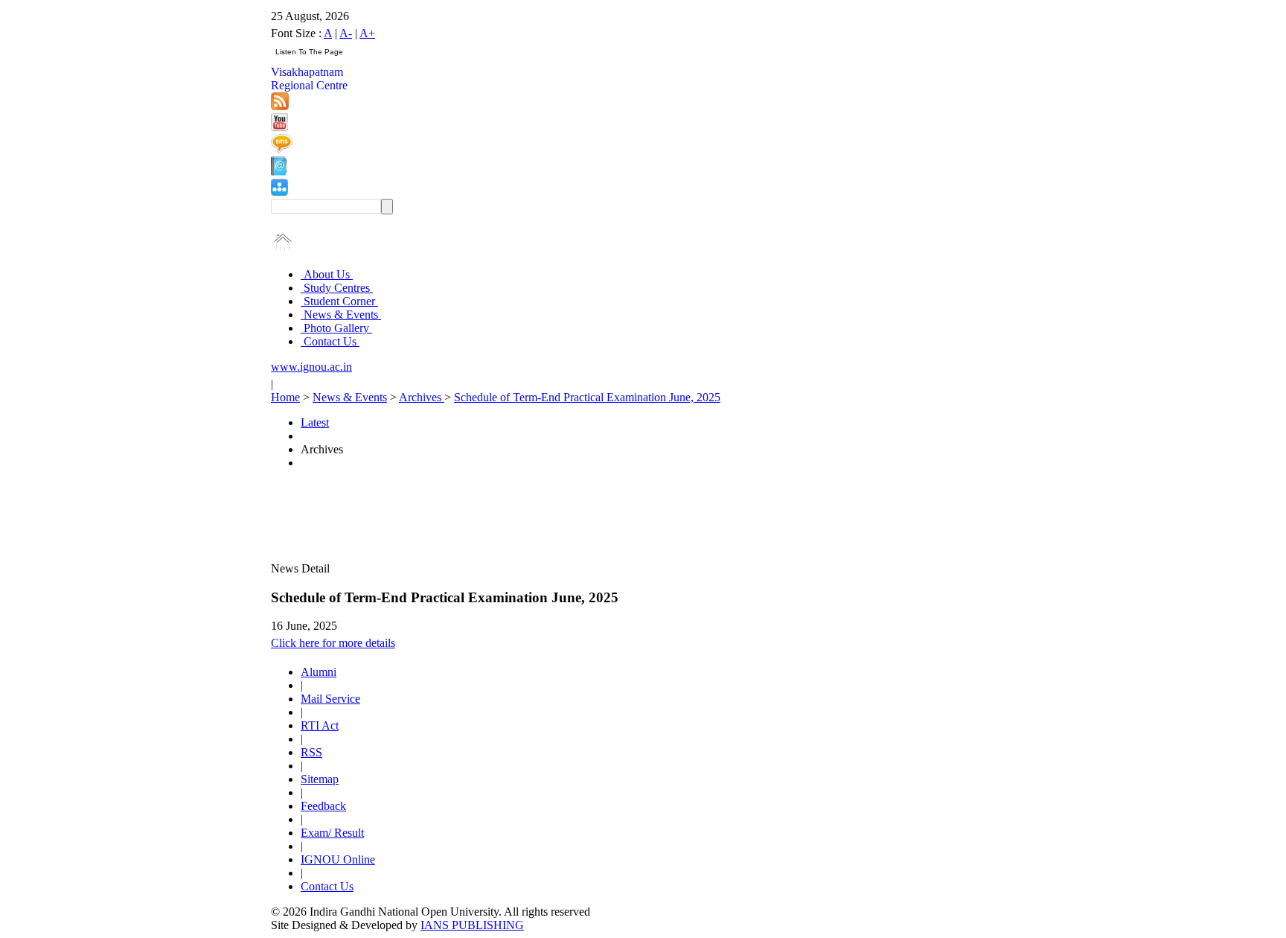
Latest (315, 422)
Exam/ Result (332, 832)
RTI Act (320, 725)
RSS (311, 752)
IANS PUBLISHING (472, 925)
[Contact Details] (279, 171)
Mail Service (330, 698)
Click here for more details (333, 642)
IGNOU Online (338, 859)
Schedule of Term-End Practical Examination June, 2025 (587, 397)
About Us (327, 274)
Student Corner (339, 301)
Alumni (318, 672)
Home (285, 397)
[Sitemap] (279, 191)
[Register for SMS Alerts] (281, 149)
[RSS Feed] (280, 106)
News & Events (341, 314)
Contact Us (330, 341)
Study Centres (337, 287)
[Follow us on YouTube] (279, 127)
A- (345, 33)
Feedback (323, 806)
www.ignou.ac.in (311, 366)
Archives (421, 397)
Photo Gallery (336, 328)
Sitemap (320, 779)
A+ (367, 33)
